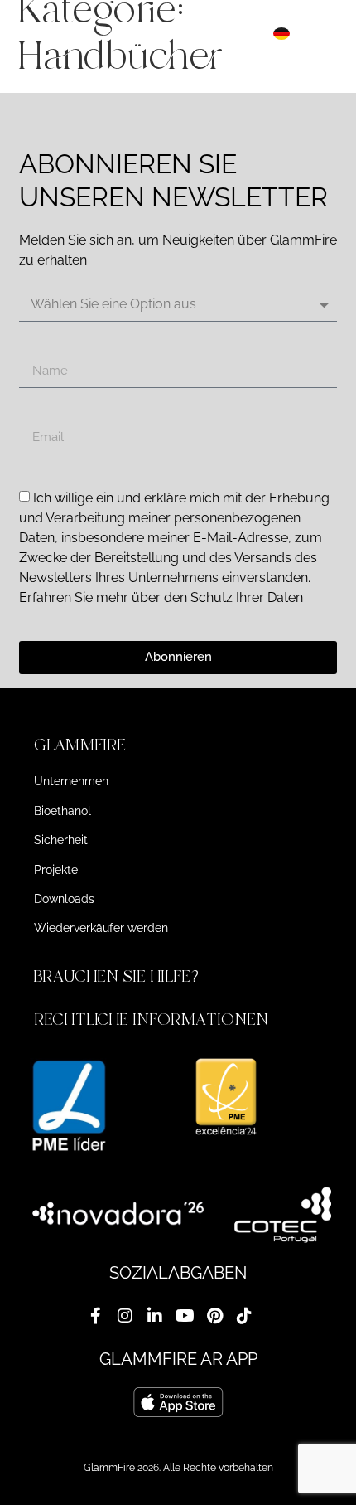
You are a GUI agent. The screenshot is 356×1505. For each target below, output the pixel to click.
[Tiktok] (244, 1316)
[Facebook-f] (95, 1316)
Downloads (64, 898)
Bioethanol (62, 811)
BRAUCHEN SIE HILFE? (119, 976)
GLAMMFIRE (80, 745)
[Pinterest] (214, 1316)
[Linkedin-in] (155, 1316)
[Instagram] (125, 1316)
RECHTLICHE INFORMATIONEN (151, 1019)
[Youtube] (185, 1316)
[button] (178, 745)
